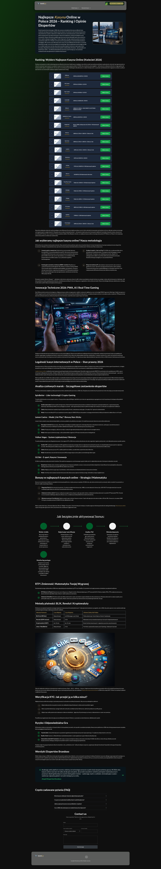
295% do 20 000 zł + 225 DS (116, 3)
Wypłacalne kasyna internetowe (90, 690)
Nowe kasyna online (121, 505)
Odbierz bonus (105, 76)
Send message (80, 846)
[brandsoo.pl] (42, 3)
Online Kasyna (74, 8)
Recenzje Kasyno (85, 8)
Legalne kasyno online (40, 371)
